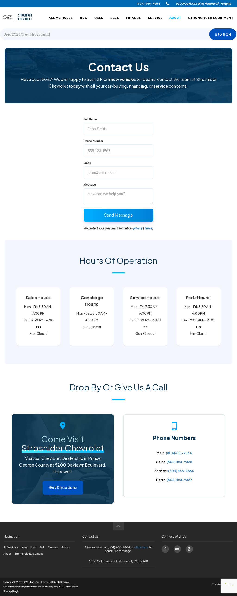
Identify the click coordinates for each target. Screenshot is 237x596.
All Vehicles (61, 18)
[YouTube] (177, 549)
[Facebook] (165, 549)
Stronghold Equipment (211, 18)
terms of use (37, 586)
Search (223, 34)
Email (87, 163)
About (175, 18)
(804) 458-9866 (181, 471)
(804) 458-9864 (148, 3)
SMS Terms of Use (68, 586)
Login (16, 591)
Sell (114, 18)
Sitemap (7, 591)
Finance (133, 18)
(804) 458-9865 (179, 462)
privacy (138, 228)
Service (155, 18)
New (83, 18)
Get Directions (63, 487)
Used (98, 18)
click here (141, 547)
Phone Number (93, 141)
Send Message (118, 215)
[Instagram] (189, 549)
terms (148, 228)
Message (90, 184)
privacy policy (51, 586)
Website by (218, 584)
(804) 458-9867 (179, 480)
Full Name (90, 119)
